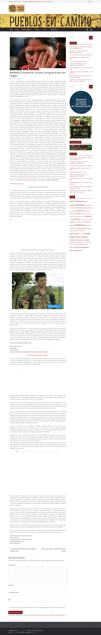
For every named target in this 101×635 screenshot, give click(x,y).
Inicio (11, 29)
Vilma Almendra (76, 250)
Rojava (77, 247)
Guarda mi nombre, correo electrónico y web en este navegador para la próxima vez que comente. (37, 607)
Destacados (25, 69)
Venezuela (84, 247)
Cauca (72, 205)
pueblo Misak (81, 233)
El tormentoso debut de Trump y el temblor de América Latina (23, 550)
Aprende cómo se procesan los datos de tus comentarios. (49, 615)
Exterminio (72, 211)
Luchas (76, 222)
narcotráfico (82, 228)
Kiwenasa (21, 78)
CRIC (73, 208)
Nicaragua (88, 228)
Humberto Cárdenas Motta (78, 216)
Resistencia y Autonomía (76, 242)
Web (9, 599)
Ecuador (86, 208)
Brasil (86, 201)
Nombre (11, 585)
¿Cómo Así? (54, 29)
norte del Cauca (74, 230)
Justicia (71, 219)
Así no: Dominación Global (15, 69)
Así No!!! (37, 29)
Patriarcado (74, 234)
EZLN (75, 211)
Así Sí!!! (45, 29)
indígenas (88, 216)
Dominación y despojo (34, 69)
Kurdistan (76, 219)
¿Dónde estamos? (26, 29)
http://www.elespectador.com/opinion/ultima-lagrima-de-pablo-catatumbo (29, 352)
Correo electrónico (14, 592)
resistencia (73, 240)
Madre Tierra (82, 222)
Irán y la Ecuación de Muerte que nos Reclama (81, 55)
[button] (32, 30)
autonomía (74, 201)
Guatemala (78, 214)
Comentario (12, 565)
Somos (17, 29)
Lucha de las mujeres (84, 219)
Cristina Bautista (79, 208)
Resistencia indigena (83, 240)
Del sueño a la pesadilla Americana (78, 61)
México (75, 228)
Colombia (79, 204)
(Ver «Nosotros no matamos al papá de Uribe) (20, 343)
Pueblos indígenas (81, 237)
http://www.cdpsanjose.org (17, 541)
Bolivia (82, 201)
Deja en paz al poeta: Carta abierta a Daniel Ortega (54, 550)
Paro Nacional (81, 230)
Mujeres (80, 224)
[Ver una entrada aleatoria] (91, 29)
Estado (90, 208)
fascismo (81, 210)
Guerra (83, 213)
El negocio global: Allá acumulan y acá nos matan (40, 1)
